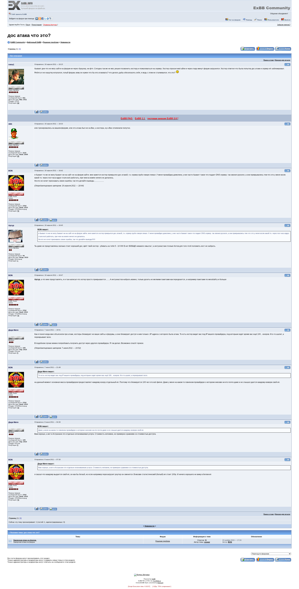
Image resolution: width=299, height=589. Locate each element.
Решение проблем (51, 42)
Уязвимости (65, 42)
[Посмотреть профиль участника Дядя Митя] (36, 363)
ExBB (153, 579)
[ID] (287, 65)
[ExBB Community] (27, 9)
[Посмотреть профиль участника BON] (36, 221)
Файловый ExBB (34, 42)
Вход (28, 25)
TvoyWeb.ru (157, 581)
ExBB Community (17, 42)
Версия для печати (282, 60)
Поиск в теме (268, 60)
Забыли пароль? (283, 25)
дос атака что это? (29, 35)
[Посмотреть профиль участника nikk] (36, 166)
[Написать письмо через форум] (44, 113)
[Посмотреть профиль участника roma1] (36, 113)
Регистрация (37, 25)
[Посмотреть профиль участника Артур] (36, 271)
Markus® (160, 583)
